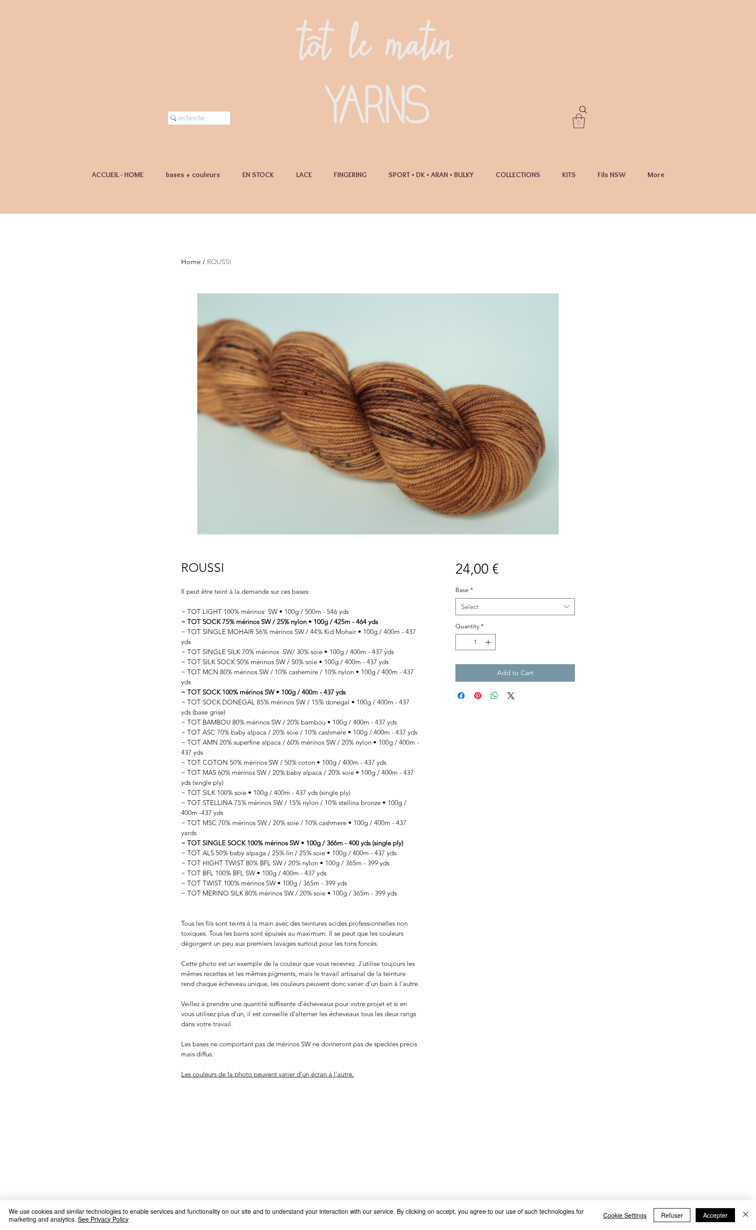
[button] (579, 121)
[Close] (745, 1215)
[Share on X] (511, 695)
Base (464, 590)
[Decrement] (462, 642)
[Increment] (488, 642)
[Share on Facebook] (461, 695)
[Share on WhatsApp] (494, 695)
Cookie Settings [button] (625, 1215)
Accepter (715, 1215)
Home (191, 262)
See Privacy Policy (103, 1219)
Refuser (672, 1215)
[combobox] (515, 606)
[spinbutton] (475, 642)
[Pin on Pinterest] (477, 695)
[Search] (583, 110)
